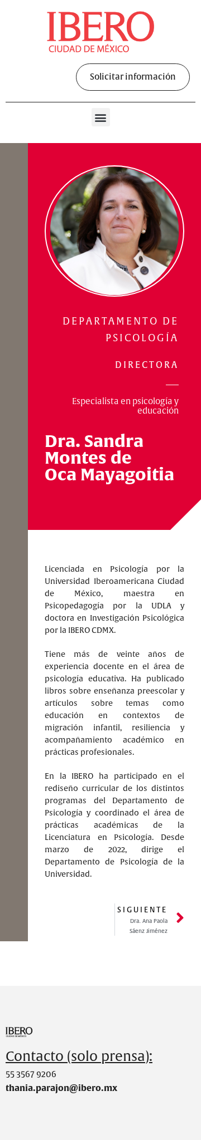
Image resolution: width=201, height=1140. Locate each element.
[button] (133, 77)
